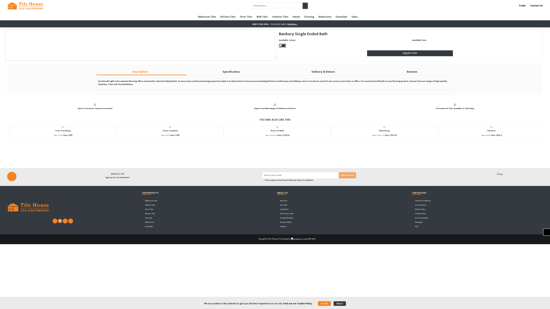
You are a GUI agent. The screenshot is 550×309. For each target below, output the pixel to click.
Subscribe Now (347, 175)
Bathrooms (325, 17)
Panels (296, 17)
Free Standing (60, 130)
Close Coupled (167, 130)
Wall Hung (382, 130)
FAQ (416, 226)
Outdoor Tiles (280, 17)
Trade (522, 6)
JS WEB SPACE (311, 238)
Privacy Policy (287, 180)
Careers (283, 226)
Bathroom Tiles (207, 17)
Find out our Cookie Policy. (297, 304)
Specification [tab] (231, 71)
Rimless (489, 130)
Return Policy (420, 209)
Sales (354, 17)
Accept (324, 304)
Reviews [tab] (412, 71)
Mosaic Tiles (150, 213)
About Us (283, 200)
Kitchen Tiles (228, 17)
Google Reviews (286, 217)
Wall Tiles (262, 17)
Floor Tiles (246, 17)
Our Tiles (283, 205)
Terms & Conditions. (305, 180)
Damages (419, 222)
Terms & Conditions (423, 200)
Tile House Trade (286, 213)
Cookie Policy (420, 213)
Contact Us (536, 6)
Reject (339, 304)
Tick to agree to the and (289, 180)
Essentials (341, 17)
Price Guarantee (421, 217)
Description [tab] (140, 71)
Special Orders (286, 222)
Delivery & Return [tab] (323, 71)
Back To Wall (275, 130)
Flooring (309, 17)
